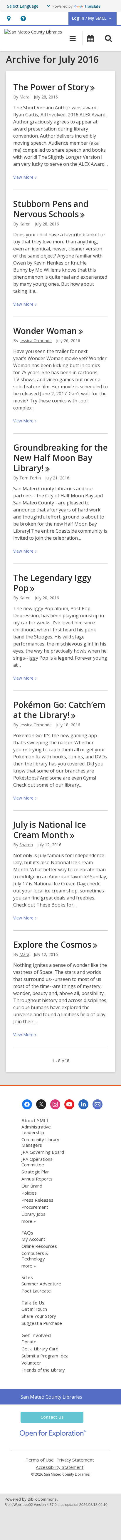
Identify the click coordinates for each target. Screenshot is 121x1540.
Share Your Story (38, 1316)
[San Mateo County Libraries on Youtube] (69, 1104)
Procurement (34, 1207)
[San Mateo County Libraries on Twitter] (41, 1104)
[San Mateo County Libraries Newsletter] (97, 1104)
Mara (24, 97)
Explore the (52, 944)
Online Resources (39, 1246)
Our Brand (31, 1186)
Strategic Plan (35, 1172)
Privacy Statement (75, 1460)
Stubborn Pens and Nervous (50, 209)
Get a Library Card (39, 1349)
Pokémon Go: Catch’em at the (59, 709)
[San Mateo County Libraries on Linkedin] (83, 1104)
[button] (8, 18)
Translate (92, 6)
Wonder (45, 330)
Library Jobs (33, 1214)
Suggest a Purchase (41, 1323)
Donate (28, 1342)
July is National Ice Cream (49, 829)
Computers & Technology (34, 1256)
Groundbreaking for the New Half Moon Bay (60, 458)
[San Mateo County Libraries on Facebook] (27, 1104)
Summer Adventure (41, 1284)
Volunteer (31, 1363)
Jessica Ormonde (35, 340)
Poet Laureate (36, 1291)
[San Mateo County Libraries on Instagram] (55, 1104)
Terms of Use (40, 1460)
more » (28, 1221)
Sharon (26, 844)
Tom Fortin (30, 478)
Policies (29, 1193)
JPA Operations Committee (37, 1162)
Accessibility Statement (59, 1467)
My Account (33, 1239)
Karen (25, 224)
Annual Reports (37, 1179)
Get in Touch (34, 1309)
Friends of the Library (43, 1370)
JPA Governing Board (42, 1152)
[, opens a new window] (53, 1435)
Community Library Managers (40, 1142)
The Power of (51, 87)
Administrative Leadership (36, 1129)
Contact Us (52, 1417)
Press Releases (37, 1200)
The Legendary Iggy (52, 582)
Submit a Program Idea (44, 1356)
